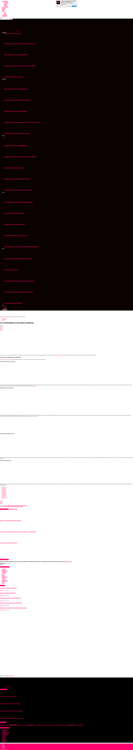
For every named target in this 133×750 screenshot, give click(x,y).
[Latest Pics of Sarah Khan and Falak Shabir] (9, 211)
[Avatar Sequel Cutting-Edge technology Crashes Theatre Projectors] (9, 41)
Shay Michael (2, 590)
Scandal (3, 8)
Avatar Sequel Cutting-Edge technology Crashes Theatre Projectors (19, 43)
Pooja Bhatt (4, 494)
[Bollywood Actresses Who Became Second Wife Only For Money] (11, 256)
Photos (3, 9)
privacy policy (69, 561)
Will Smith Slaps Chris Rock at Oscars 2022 (13, 77)
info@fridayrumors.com (8, 686)
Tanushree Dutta (4, 497)
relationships (4, 495)
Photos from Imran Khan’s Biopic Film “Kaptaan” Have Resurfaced (18, 202)
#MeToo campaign (33, 385)
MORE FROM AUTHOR (12, 509)
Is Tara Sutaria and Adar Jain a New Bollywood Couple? (10, 598)
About (3, 744)
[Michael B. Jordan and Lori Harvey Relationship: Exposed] (9, 131)
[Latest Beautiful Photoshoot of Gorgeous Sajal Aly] (9, 233)
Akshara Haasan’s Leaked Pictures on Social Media (10, 703)
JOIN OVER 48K (4, 16)
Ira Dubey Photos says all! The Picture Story (8, 588)
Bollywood (6, 2)
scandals (81, 725)
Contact (3, 745)
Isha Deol (3, 491)
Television (6, 6)
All (4, 33)
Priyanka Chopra (53, 725)
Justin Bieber (36, 725)
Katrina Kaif (40, 725)
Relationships (5, 7)
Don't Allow (68, 6)
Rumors (67, 725)
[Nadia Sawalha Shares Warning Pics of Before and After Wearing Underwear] (9, 244)
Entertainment (5, 1)
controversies (4, 490)
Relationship (63, 725)
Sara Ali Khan (77, 725)
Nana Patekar (4, 493)
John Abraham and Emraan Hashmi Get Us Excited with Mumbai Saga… (19, 281)
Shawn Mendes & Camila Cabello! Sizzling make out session (11, 718)
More (3, 11)
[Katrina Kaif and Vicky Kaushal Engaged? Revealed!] (9, 109)
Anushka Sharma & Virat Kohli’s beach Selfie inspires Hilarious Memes (13, 608)
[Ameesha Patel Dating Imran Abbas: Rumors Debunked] (9, 52)
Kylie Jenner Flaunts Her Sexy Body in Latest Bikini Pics (16, 505)
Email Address (3, 563)
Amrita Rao (4, 488)
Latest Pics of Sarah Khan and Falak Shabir (14, 213)
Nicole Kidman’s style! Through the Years (8, 696)
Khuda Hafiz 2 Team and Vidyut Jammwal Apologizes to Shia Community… (20, 65)
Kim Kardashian (44, 725)
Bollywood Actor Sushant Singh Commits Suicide (13, 506)
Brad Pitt (18, 725)
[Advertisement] (66, 313)
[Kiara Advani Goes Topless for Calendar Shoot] (9, 222)
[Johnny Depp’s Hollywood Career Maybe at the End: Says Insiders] (9, 188)
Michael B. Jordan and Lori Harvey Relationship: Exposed (16, 133)
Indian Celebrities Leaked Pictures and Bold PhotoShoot (11, 711)
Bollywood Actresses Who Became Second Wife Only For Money (18, 258)
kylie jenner (49, 725)
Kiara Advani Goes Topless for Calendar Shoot (14, 224)
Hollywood (6, 4)
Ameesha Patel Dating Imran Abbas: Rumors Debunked (16, 54)
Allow (74, 6)
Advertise (3, 746)
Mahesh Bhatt (4, 492)
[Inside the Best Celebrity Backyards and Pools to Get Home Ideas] (11, 290)
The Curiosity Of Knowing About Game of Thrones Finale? (11, 603)
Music (5, 5)
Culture (5, 3)
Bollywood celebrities (59, 355)
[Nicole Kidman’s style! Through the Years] (2, 694)
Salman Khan (4, 359)
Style (5, 12)
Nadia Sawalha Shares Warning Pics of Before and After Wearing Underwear (21, 246)
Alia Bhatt (2, 725)
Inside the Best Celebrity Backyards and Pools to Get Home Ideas (18, 292)
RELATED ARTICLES (4, 509)
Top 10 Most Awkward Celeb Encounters (13, 303)
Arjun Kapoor (7, 725)
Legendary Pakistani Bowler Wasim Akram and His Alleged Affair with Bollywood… (22, 122)
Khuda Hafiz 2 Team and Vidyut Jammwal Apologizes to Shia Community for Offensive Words (18, 531)
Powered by (58, 6)
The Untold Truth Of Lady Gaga (11, 269)
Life (5, 13)
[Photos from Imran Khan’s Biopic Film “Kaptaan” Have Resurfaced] (9, 200)
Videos (3, 10)
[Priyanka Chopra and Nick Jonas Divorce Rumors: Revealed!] (9, 98)
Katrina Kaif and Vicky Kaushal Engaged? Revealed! (15, 111)
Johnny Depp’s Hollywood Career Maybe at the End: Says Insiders (18, 190)
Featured (4, 572)
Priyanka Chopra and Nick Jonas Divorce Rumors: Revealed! (17, 100)
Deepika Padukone (25, 725)
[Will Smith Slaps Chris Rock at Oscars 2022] (9, 74)
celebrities (21, 725)
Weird (5, 14)
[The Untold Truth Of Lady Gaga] (11, 267)
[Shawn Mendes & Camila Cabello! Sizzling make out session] (2, 716)
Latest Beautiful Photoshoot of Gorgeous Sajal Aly (16, 235)
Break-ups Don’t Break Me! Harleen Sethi (7, 593)
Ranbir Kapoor (58, 725)
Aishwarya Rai (9, 359)
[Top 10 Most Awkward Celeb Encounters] (11, 301)
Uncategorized (5, 581)
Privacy (3, 747)
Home (1, 316)
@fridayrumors (11, 675)
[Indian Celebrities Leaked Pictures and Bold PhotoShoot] (2, 709)
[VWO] (60, 6)
